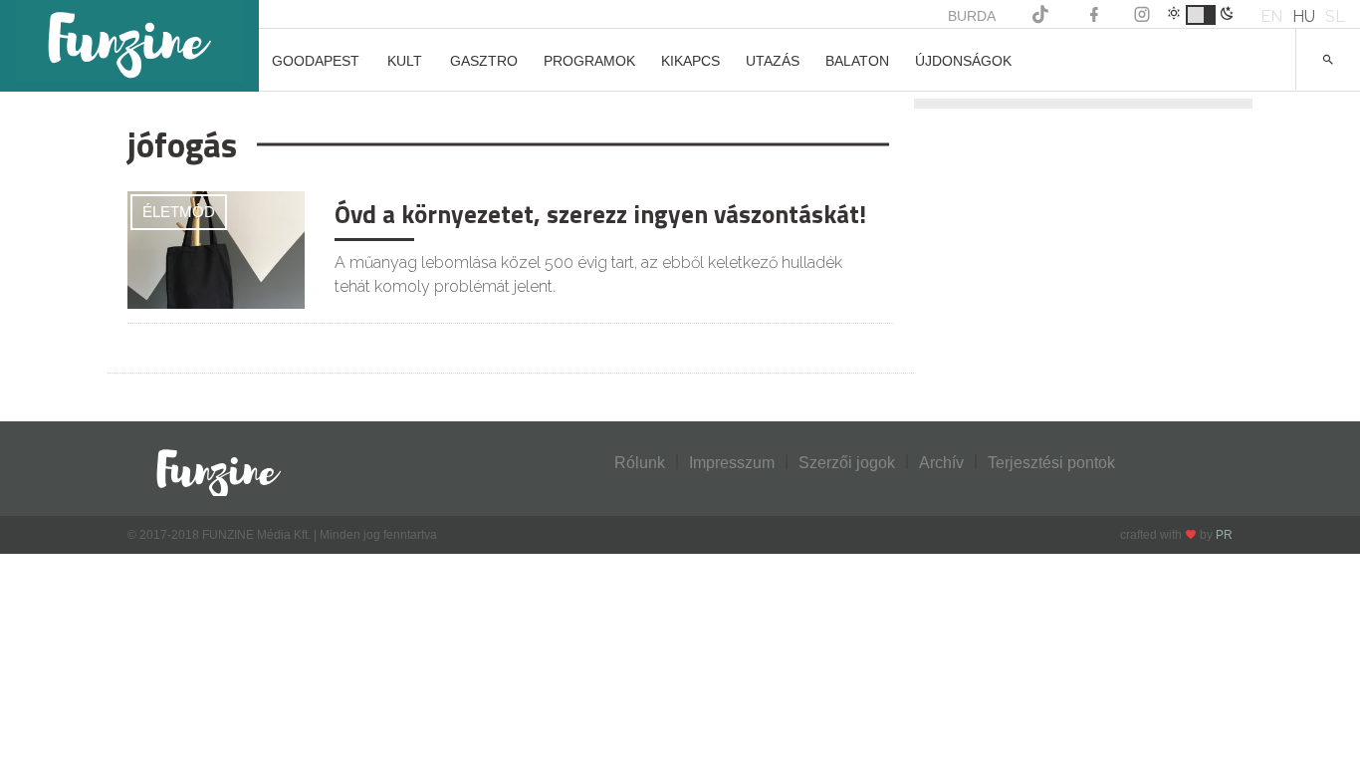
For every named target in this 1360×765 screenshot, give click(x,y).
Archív (941, 462)
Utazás (772, 61)
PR (1224, 535)
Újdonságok (963, 61)
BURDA (972, 16)
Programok (589, 61)
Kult (404, 61)
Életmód (178, 211)
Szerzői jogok (846, 462)
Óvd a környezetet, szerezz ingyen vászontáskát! (600, 214)
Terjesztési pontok (1051, 462)
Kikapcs (690, 61)
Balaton (857, 61)
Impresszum (732, 462)
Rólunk (639, 462)
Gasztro (484, 61)
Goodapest (315, 61)
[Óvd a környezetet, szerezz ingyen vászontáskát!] (216, 248)
